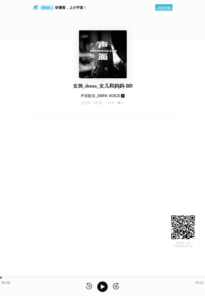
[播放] (102, 286)
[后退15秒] (89, 286)
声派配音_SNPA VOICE (100, 95)
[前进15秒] (116, 286)
